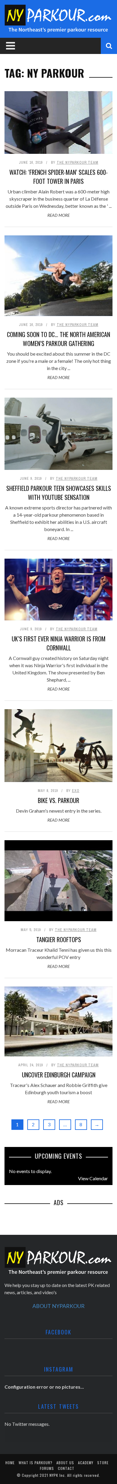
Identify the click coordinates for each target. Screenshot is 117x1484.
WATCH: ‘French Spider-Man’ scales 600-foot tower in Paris (58, 177)
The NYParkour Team (77, 162)
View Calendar (93, 1178)
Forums (47, 1468)
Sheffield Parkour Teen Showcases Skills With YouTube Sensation (58, 493)
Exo (76, 790)
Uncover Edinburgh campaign (58, 1074)
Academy (85, 1462)
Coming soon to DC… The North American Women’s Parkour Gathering (58, 339)
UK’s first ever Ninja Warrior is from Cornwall (59, 643)
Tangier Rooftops (58, 939)
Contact (66, 1468)
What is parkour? (35, 1462)
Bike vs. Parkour (58, 800)
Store (103, 1462)
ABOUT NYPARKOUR (58, 1306)
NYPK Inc (57, 1475)
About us (65, 1462)
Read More (58, 215)
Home (10, 1462)
